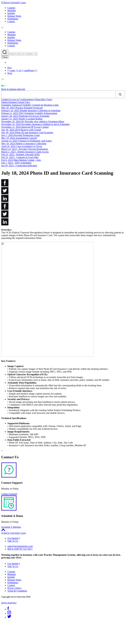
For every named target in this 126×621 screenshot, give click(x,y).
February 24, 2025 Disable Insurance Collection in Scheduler (31, 110)
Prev (9, 67)
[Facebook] (8, 609)
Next (9, 73)
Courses (11, 7)
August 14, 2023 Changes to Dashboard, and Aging (26, 140)
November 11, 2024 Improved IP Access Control (25, 127)
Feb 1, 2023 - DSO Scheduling (16, 162)
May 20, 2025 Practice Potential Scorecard (22, 107)
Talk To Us (12, 541)
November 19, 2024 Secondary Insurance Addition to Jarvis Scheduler (35, 124)
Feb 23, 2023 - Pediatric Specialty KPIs (20, 154)
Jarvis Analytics (8, 602)
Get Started (13, 538)
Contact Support (9, 494)
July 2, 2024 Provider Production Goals (20, 135)
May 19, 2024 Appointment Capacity (19, 138)
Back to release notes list (13, 89)
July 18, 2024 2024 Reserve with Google (21, 129)
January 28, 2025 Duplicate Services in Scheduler (25, 116)
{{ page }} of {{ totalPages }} (22, 70)
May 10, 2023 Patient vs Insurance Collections (23, 143)
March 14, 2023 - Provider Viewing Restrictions (24, 149)
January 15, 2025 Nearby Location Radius (21, 118)
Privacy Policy (14, 588)
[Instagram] (9, 613)
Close (5, 57)
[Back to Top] (3, 530)
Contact (11, 21)
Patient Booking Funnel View (15, 102)
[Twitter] (9, 617)
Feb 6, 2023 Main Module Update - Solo (21, 160)
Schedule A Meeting (11, 527)
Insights (11, 13)
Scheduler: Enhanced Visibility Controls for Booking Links (30, 105)
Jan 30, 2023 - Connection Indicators (19, 165)
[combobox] (58, 94)
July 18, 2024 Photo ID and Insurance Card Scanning (27, 132)
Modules (11, 10)
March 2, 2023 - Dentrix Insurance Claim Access (25, 151)
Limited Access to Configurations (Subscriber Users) (26, 99)
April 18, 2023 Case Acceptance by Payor (21, 146)
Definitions (12, 18)
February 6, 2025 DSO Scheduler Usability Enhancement (29, 113)
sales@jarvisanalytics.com (20, 546)
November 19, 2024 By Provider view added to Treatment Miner (32, 121)
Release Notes (14, 16)
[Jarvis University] (13, 2)
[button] (120, 94)
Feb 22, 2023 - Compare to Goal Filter (20, 157)
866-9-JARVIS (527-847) (19, 549)
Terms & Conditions (17, 590)
